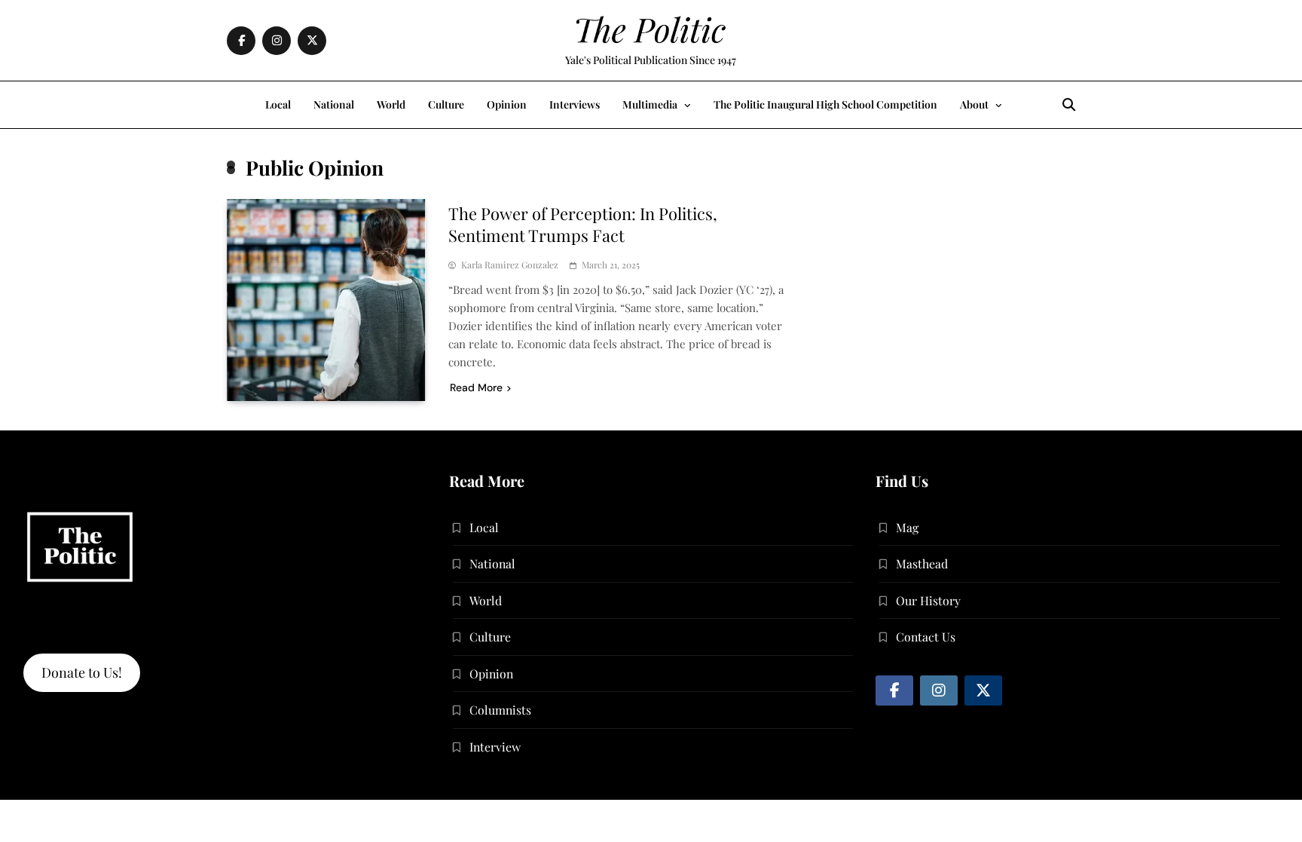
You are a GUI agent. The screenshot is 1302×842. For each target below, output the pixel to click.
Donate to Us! (81, 672)
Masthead (922, 563)
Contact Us (925, 637)
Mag (907, 527)
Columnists (500, 710)
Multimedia (649, 104)
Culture (446, 104)
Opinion (507, 104)
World (391, 104)
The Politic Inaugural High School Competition (825, 104)
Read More (476, 387)
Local (278, 104)
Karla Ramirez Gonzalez (509, 265)
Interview (495, 747)
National (333, 104)
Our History (928, 600)
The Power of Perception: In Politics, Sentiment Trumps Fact (582, 224)
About (974, 104)
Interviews (574, 104)
